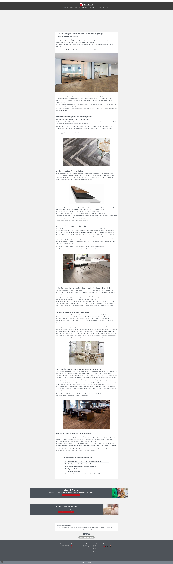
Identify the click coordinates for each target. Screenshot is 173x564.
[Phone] (86, 534)
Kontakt (107, 7)
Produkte (81, 7)
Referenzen (92, 7)
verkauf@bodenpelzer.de (86, 546)
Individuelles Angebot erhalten (66, 512)
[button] (86, 461)
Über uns (71, 7)
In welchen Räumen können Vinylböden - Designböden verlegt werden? (81, 466)
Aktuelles (76, 7)
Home (66, 7)
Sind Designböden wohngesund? (72, 471)
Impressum (83, 562)
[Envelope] (89, 534)
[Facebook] (84, 534)
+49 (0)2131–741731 (85, 545)
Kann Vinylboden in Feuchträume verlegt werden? (76, 469)
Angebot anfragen (99, 7)
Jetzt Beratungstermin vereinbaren (71, 495)
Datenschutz (89, 562)
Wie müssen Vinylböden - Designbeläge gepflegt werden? (78, 464)
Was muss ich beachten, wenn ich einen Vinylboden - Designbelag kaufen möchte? (83, 461)
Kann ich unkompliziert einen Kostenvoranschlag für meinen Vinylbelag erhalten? (83, 474)
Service (86, 7)
